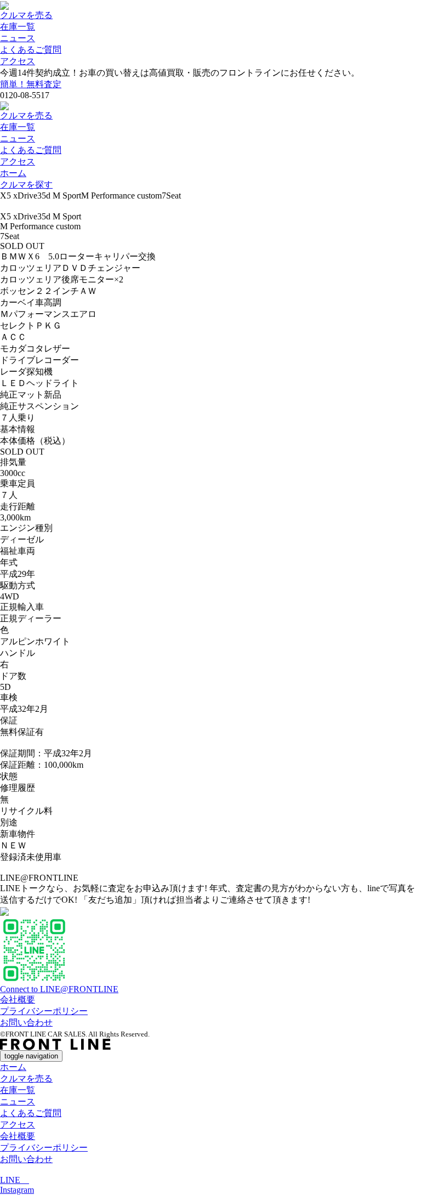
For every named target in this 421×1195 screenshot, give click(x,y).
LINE (14, 1180)
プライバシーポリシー (44, 1011)
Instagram (17, 1189)
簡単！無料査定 (30, 84)
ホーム (13, 173)
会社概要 (17, 999)
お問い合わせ (26, 1022)
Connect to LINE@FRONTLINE (59, 989)
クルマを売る (26, 15)
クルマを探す (26, 184)
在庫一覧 (17, 26)
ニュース (17, 38)
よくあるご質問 (30, 49)
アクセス (17, 61)
